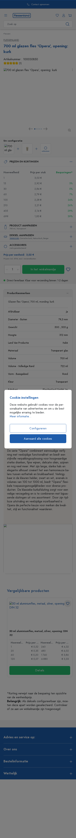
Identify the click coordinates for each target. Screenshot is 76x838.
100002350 (14, 238)
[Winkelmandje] (69, 15)
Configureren (38, 428)
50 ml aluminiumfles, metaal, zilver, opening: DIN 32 (38, 633)
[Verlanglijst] (56, 15)
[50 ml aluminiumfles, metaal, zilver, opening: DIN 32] (39, 614)
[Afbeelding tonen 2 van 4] (36, 128)
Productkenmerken (18, 293)
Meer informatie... (20, 416)
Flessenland (11, 40)
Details (39, 670)
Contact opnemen (38, 4)
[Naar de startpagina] (21, 15)
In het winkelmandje (43, 269)
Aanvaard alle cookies (38, 439)
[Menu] (5, 15)
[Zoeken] (67, 24)
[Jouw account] (63, 15)
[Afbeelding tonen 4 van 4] (41, 128)
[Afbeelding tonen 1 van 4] (34, 128)
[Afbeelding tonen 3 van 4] (39, 128)
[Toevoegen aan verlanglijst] (68, 269)
